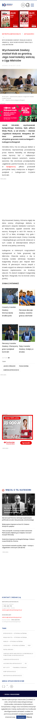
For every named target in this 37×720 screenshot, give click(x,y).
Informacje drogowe (23, 5)
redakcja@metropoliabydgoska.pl (12, 610)
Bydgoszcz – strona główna (15, 633)
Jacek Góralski (9, 366)
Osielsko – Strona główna (14, 645)
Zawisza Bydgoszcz (11, 370)
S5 (26, 663)
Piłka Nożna (24, 366)
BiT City (6, 667)
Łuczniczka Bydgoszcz (12, 663)
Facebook (3, 686)
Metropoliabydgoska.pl (11, 34)
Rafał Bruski (8, 649)
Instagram (11, 686)
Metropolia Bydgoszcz (12, 675)
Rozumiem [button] (21, 717)
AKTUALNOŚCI (29, 34)
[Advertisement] (18, 198)
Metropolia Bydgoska (7, 5)
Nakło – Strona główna (13, 641)
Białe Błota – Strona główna (15, 637)
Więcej (29, 717)
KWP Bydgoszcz (9, 671)
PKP (29, 645)
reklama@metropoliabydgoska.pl (11, 617)
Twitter (7, 686)
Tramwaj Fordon (19, 667)
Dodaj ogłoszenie (12, 694)
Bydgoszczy (11, 166)
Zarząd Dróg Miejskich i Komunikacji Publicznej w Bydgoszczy (18, 654)
